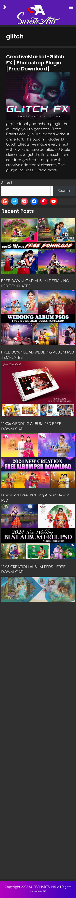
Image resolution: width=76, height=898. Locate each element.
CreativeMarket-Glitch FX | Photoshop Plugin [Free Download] (35, 62)
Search (7, 183)
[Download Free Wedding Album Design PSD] (38, 461)
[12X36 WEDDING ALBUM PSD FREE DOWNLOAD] (38, 389)
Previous (6, 878)
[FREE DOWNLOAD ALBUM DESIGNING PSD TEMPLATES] (38, 246)
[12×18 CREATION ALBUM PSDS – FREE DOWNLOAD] (38, 532)
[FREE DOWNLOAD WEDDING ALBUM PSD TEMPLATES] (38, 318)
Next (70, 878)
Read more (47, 170)
